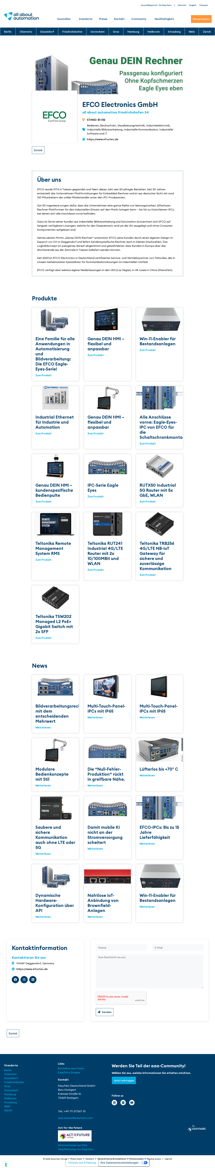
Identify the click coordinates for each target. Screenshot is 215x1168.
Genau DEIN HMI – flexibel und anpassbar (106, 344)
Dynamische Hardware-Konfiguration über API (54, 903)
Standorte (85, 19)
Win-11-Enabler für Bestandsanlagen (158, 341)
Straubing (174, 31)
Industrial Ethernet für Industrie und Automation (54, 422)
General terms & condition (111, 1159)
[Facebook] (15, 979)
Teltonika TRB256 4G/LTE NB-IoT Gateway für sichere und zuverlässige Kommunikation (157, 556)
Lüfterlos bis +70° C (159, 769)
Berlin (7, 31)
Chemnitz (26, 31)
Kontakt (119, 19)
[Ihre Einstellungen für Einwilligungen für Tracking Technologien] (6, 1165)
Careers (89, 1159)
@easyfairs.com (75, 1118)
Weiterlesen (43, 727)
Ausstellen (64, 19)
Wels (192, 31)
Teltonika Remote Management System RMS (53, 548)
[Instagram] (24, 979)
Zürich (207, 31)
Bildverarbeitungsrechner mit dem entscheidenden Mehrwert (61, 713)
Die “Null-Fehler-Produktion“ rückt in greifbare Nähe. (106, 774)
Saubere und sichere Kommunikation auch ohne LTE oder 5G (55, 837)
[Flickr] (123, 1102)
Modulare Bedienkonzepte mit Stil (52, 774)
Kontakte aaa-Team (71, 1068)
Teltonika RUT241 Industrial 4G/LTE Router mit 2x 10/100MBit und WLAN (105, 553)
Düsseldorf (47, 31)
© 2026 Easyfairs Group (55, 1159)
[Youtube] (132, 1102)
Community (138, 19)
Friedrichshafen (72, 31)
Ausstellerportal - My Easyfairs (156, 5)
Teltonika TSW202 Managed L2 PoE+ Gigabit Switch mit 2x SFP (54, 624)
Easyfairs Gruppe (69, 1072)
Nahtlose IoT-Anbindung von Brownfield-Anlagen (103, 903)
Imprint (168, 1159)
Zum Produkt (43, 375)
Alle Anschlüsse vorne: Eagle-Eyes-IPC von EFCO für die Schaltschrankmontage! (164, 427)
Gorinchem (98, 31)
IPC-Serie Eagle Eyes (103, 487)
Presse (103, 19)
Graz (116, 31)
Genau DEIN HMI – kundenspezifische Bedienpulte (54, 490)
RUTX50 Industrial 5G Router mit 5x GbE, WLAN (158, 490)
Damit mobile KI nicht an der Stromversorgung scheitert (105, 835)
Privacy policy (136, 1159)
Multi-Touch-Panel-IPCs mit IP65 (106, 708)
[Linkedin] (32, 979)
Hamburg (133, 31)
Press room (76, 1159)
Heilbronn (153, 31)
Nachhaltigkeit (164, 19)
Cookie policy (154, 1159)
